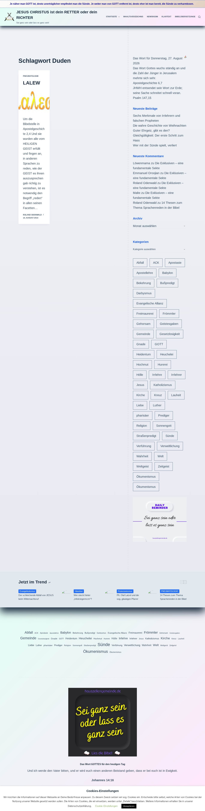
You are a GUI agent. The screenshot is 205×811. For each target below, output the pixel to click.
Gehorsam (143, 323)
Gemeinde (143, 334)
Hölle (139, 374)
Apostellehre (144, 272)
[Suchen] (199, 17)
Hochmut (142, 364)
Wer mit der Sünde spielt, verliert (155, 145)
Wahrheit (142, 456)
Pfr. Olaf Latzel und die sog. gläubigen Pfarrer (128, 597)
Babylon (167, 272)
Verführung (143, 446)
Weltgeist (142, 466)
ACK (156, 262)
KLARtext (166, 17)
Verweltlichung (169, 446)
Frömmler (169, 313)
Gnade (140, 344)
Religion (141, 425)
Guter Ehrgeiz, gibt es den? (151, 130)
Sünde (170, 435)
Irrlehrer (176, 374)
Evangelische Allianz (149, 303)
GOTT (159, 344)
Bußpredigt (167, 283)
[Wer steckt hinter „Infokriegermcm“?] (66, 594)
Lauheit (176, 395)
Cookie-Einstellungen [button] (106, 806)
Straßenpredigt (146, 435)
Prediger (163, 415)
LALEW (31, 83)
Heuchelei (166, 354)
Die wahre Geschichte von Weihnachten (159, 125)
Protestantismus (125, 591)
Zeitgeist (163, 466)
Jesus (140, 385)
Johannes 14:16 (102, 780)
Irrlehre (157, 374)
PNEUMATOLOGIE (31, 76)
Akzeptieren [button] (129, 806)
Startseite (111, 17)
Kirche (140, 395)
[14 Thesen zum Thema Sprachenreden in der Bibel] (152, 594)
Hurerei (162, 364)
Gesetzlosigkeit (170, 334)
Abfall (140, 262)
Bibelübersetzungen (186, 17)
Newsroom (152, 17)
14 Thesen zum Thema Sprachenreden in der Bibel (173, 597)
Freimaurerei (144, 313)
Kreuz (158, 395)
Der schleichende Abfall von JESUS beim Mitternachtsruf (36, 597)
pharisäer (142, 415)
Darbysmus (144, 293)
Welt (161, 456)
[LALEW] (34, 100)
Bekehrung (143, 283)
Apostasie (174, 262)
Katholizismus (163, 385)
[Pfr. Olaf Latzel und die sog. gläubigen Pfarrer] (109, 594)
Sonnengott (164, 425)
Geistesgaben (169, 323)
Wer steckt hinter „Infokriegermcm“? (83, 597)
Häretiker (79, 591)
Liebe (140, 405)
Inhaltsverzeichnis (133, 17)
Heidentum (143, 354)
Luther (157, 405)
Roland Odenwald (145, 183)
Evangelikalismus (27, 591)
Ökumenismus (146, 476)
